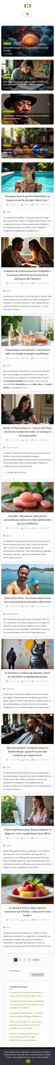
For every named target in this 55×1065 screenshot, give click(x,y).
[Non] (52, 1057)
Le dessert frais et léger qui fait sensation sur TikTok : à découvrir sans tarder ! (27, 911)
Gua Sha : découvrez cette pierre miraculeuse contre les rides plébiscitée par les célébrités (28, 519)
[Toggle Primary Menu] (27, 14)
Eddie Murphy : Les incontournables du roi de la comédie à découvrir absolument (26, 117)
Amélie (26, 205)
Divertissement (9, 111)
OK (28, 1061)
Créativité (7, 43)
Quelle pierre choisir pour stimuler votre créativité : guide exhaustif (25, 151)
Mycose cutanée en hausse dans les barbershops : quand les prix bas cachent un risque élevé (27, 751)
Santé (8, 212)
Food (8, 927)
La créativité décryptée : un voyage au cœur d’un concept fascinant (25, 49)
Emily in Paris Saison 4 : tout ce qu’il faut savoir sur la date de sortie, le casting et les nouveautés (27, 431)
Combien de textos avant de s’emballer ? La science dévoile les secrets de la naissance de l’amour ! (27, 274)
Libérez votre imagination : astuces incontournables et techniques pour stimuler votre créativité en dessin (24, 83)
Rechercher (15, 971)
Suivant (36, 960)
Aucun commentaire (41, 205)
